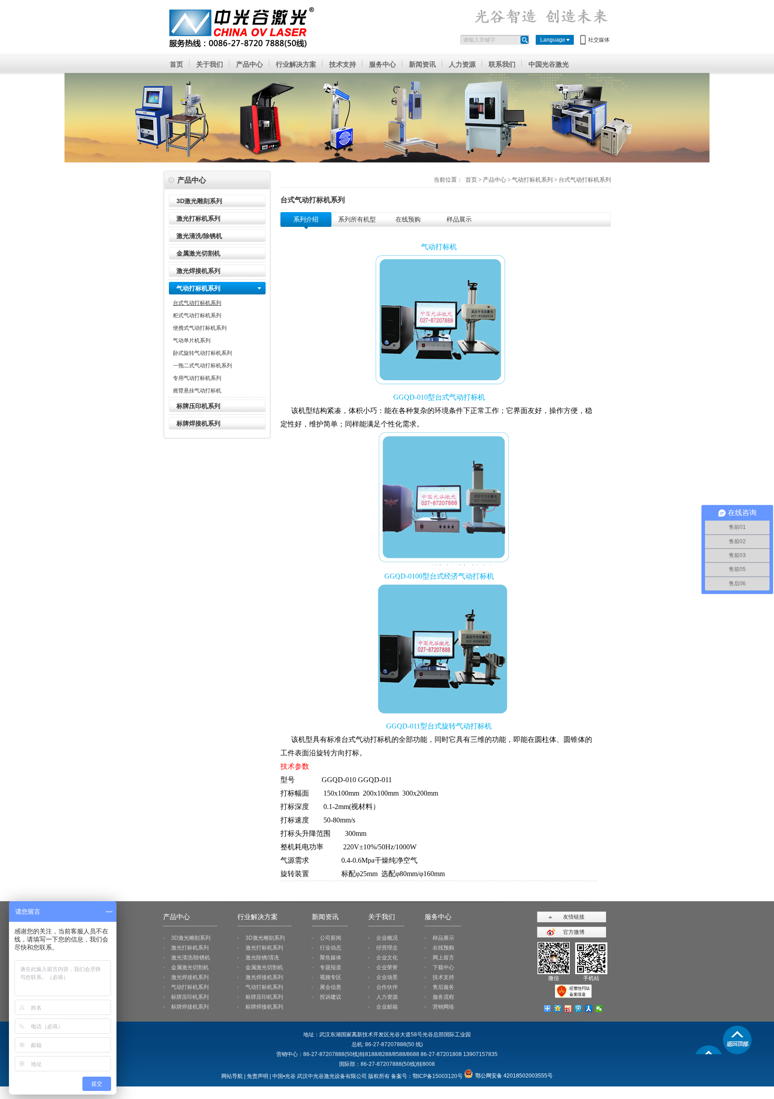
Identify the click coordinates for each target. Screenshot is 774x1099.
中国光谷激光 (549, 64)
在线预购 (443, 948)
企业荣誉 (387, 967)
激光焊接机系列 (198, 270)
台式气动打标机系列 (197, 303)
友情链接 (574, 917)
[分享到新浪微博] (568, 1008)
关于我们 (209, 64)
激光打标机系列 (198, 218)
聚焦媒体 (330, 957)
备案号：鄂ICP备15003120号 (427, 1076)
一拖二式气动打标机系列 (202, 365)
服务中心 (382, 64)
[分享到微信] (599, 1008)
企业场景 (387, 977)
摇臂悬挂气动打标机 (197, 391)
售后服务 (443, 987)
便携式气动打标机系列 (200, 328)
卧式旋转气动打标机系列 (202, 353)
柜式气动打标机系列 (197, 315)
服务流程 (443, 997)
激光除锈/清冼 (262, 957)
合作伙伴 (387, 987)
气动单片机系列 (192, 340)
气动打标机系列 (198, 288)
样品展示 (443, 938)
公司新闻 (330, 938)
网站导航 (232, 1076)
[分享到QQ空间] (558, 1008)
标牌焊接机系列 (198, 423)
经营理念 (387, 948)
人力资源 (462, 64)
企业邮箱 (387, 1007)
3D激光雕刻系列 (199, 200)
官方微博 (574, 932)
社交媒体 (599, 40)
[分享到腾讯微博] (578, 1008)
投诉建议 (330, 997)
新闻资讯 (422, 64)
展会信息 (330, 987)
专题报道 (330, 967)
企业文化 (387, 957)
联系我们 (502, 64)
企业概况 (387, 938)
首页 (176, 64)
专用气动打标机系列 (197, 378)
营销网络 (443, 1007)
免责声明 (257, 1076)
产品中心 (249, 64)
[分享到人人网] (589, 1008)
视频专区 (330, 977)
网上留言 (443, 957)
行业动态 (330, 948)
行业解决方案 (296, 64)
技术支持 (342, 64)
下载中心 (443, 967)
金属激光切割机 (198, 253)
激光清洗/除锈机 (199, 235)
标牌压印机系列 (198, 405)
